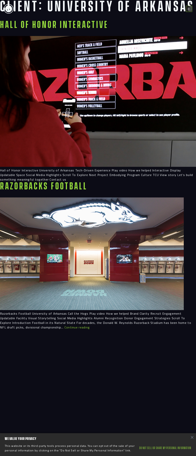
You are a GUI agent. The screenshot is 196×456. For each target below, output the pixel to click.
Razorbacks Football (43, 186)
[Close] (192, 437)
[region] (98, 444)
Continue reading (77, 327)
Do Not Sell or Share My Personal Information (165, 448)
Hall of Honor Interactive (54, 25)
